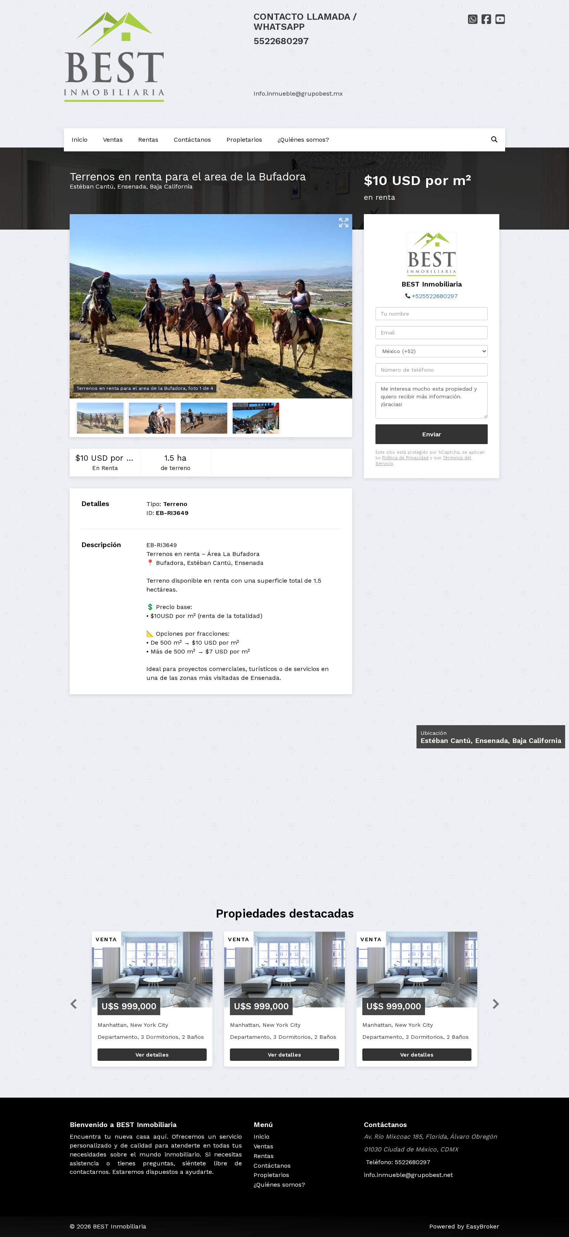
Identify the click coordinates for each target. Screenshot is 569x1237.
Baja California (171, 186)
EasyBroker (482, 1226)
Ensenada (131, 186)
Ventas (113, 139)
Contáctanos (192, 139)
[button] (70, 1003)
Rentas (148, 139)
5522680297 (281, 41)
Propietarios (244, 139)
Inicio (79, 139)
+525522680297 (435, 296)
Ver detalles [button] (152, 1055)
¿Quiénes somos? (303, 139)
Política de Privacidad (405, 457)
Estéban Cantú (92, 186)
